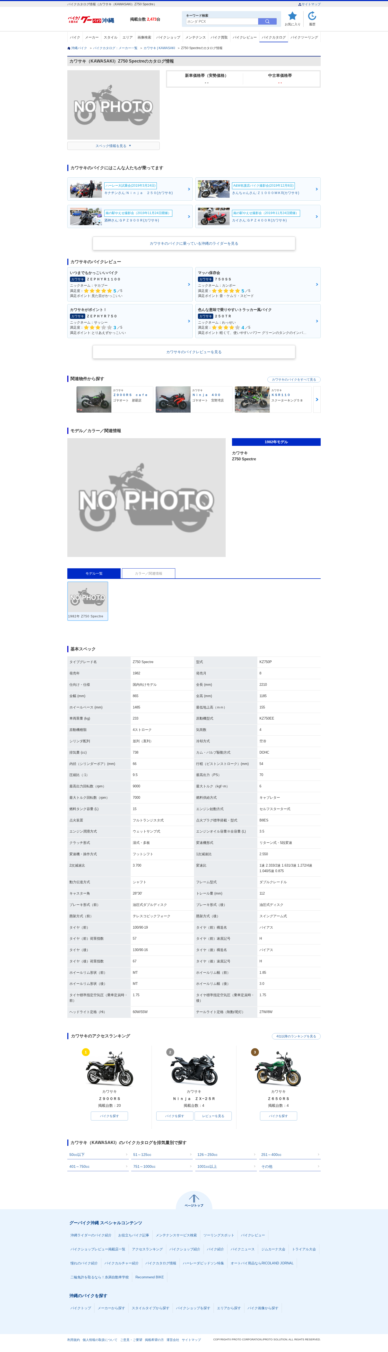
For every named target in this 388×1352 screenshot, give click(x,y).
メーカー (92, 37)
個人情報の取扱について (100, 1340)
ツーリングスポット (219, 1235)
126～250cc (207, 1154)
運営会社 (173, 1340)
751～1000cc (144, 1166)
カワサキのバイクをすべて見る (294, 379)
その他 (266, 1166)
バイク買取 (219, 37)
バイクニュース (243, 1249)
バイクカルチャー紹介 (122, 1263)
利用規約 (73, 1340)
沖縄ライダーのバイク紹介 (91, 1235)
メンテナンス (195, 37)
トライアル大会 (304, 1249)
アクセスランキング (147, 1249)
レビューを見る (213, 1116)
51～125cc (142, 1154)
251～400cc (271, 1154)
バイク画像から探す (263, 1308)
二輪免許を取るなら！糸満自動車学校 (99, 1277)
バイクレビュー (245, 37)
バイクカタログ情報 (160, 1263)
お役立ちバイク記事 (133, 1235)
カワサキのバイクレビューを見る (194, 352)
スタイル (110, 37)
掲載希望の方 (154, 1340)
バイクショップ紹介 (184, 1249)
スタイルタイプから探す (150, 1308)
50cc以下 (77, 1154)
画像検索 (144, 37)
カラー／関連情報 (148, 573)
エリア (127, 37)
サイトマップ (311, 4)
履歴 (312, 24)
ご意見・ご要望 (131, 1340)
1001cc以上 (207, 1166)
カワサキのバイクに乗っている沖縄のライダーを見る (194, 243)
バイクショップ (168, 37)
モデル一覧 (94, 573)
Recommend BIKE (149, 1277)
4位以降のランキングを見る (296, 1036)
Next (317, 399)
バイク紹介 (215, 1249)
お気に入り (293, 24)
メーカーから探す (111, 1308)
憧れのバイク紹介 (84, 1263)
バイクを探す (109, 1116)
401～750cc (79, 1166)
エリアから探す (229, 1308)
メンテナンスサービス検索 (176, 1235)
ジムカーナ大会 (273, 1249)
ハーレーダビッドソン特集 (203, 1263)
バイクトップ (80, 1308)
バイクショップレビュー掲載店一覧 (97, 1249)
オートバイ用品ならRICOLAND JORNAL (262, 1263)
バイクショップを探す (193, 1308)
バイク (75, 37)
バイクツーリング (304, 37)
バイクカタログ (274, 37)
